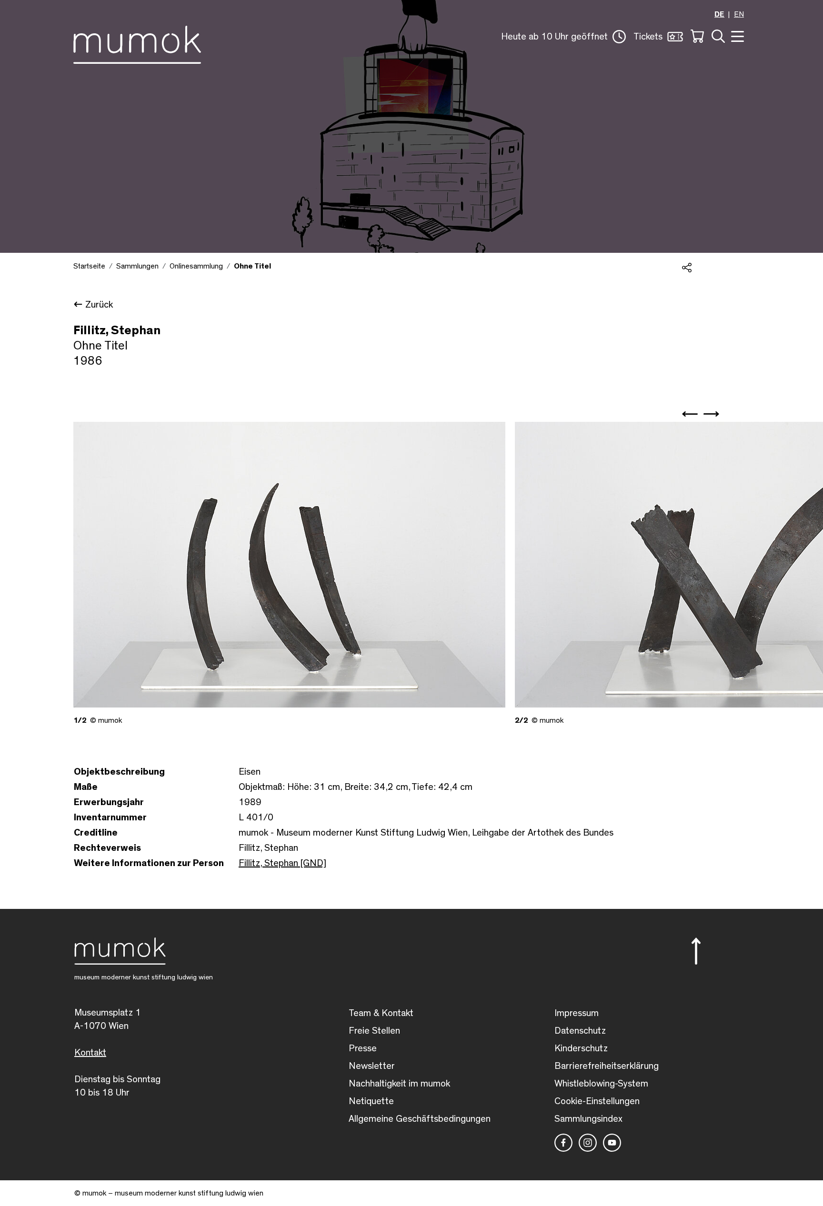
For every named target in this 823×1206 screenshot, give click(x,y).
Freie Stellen (374, 1031)
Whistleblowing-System (601, 1083)
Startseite (89, 266)
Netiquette (371, 1101)
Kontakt (90, 1052)
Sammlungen (137, 266)
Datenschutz (580, 1031)
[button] (563, 37)
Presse (363, 1048)
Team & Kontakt (381, 1013)
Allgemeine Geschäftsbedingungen (420, 1119)
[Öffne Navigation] (736, 35)
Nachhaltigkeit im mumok (399, 1083)
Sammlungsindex (588, 1119)
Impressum (576, 1013)
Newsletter (372, 1066)
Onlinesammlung (196, 266)
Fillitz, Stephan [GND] (282, 863)
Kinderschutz (581, 1048)
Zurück (99, 304)
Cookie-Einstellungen (597, 1101)
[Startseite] (137, 43)
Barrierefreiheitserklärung (606, 1066)
